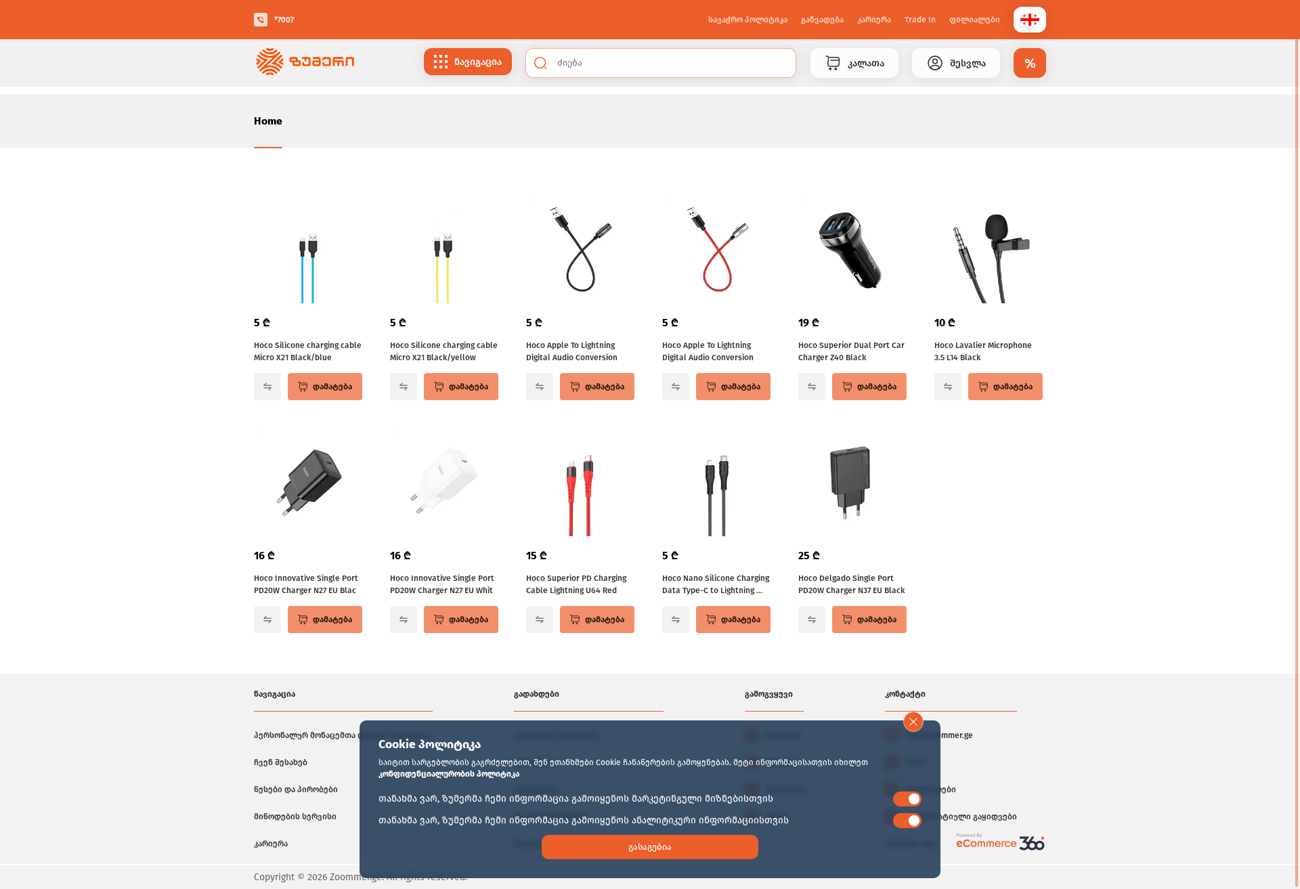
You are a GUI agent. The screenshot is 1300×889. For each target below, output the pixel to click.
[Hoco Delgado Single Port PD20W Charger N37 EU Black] (852, 483)
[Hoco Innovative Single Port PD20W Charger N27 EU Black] (308, 483)
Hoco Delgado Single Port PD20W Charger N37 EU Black (851, 584)
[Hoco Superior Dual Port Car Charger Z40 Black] (852, 250)
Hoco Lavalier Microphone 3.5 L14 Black (983, 351)
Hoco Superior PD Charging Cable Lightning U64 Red (576, 584)
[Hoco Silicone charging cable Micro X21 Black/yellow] (444, 250)
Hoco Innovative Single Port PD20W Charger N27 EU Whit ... (442, 585)
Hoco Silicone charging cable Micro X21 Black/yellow (444, 351)
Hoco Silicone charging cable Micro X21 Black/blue (308, 351)
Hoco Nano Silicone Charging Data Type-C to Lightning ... (715, 584)
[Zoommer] (305, 63)
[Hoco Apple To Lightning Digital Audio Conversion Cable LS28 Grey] (580, 250)
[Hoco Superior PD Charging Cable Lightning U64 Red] (580, 483)
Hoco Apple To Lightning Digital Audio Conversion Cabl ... (572, 352)
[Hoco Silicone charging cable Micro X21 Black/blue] (308, 250)
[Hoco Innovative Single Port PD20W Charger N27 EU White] (444, 483)
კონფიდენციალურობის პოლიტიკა (448, 774)
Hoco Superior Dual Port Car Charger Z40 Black (851, 351)
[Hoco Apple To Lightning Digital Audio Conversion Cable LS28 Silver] (716, 250)
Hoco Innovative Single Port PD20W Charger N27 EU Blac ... (306, 585)
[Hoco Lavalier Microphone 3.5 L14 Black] (988, 250)
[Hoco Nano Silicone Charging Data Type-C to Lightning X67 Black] (716, 483)
